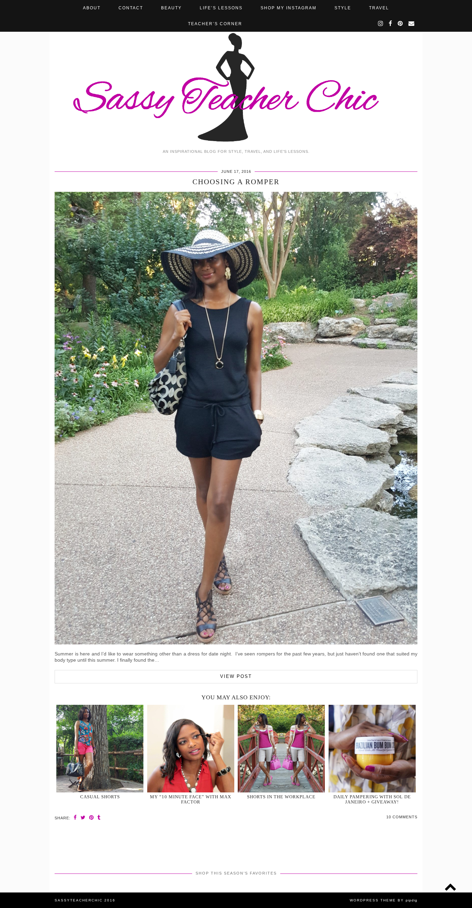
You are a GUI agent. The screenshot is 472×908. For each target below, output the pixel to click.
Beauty (171, 8)
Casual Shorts (100, 796)
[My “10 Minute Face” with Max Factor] (190, 748)
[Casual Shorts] (99, 748)
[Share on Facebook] (75, 817)
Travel (379, 8)
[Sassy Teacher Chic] (236, 72)
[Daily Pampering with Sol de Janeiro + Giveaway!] (372, 748)
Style (342, 8)
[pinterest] (401, 24)
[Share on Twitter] (83, 817)
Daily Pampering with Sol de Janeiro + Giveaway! (372, 799)
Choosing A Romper (236, 182)
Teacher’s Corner (215, 23)
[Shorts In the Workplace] (281, 748)
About (92, 8)
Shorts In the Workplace (281, 796)
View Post (236, 676)
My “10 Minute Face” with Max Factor (190, 799)
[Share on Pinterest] (91, 817)
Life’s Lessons (221, 8)
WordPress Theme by (383, 900)
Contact (131, 8)
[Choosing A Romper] (236, 642)
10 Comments (401, 817)
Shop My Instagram (289, 8)
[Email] (411, 24)
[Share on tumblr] (99, 817)
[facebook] (391, 24)
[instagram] (381, 24)
